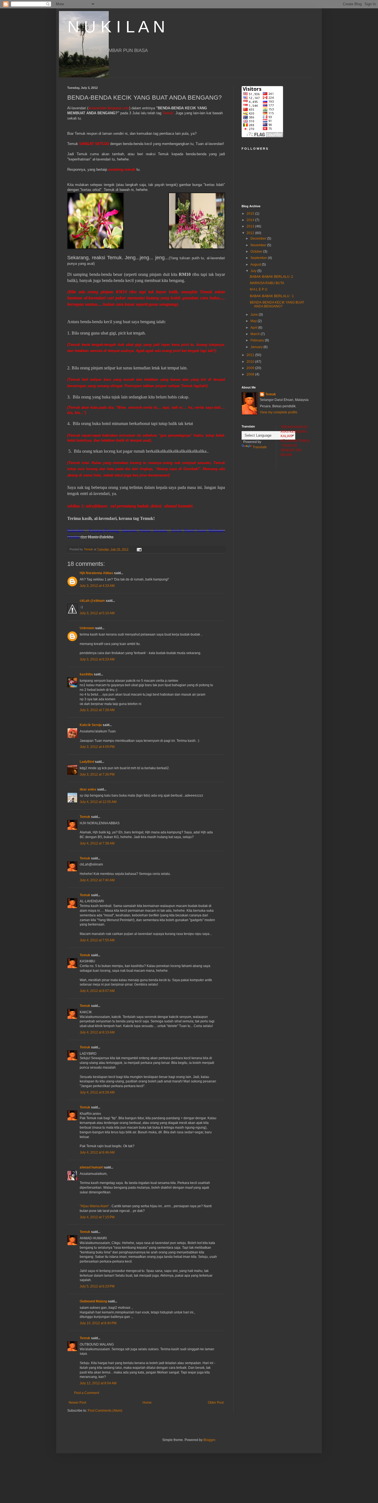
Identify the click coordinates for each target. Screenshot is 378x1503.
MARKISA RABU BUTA (267, 283)
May (254, 321)
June (254, 315)
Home (147, 1402)
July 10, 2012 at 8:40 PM (98, 1323)
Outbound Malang (93, 1301)
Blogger (209, 1440)
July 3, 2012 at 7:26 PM (97, 774)
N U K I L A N (116, 26)
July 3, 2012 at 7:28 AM (97, 710)
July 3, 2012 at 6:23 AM (97, 659)
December (258, 238)
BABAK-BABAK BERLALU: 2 (271, 277)
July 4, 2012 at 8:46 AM (97, 1152)
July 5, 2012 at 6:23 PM (97, 1286)
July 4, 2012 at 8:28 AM (97, 1092)
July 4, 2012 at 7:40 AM (97, 880)
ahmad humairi (91, 1167)
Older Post (216, 1402)
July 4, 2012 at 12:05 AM (98, 802)
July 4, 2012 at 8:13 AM (97, 1032)
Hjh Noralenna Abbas (96, 573)
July (253, 271)
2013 (251, 226)
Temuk (85, 817)
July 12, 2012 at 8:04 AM (98, 1383)
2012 (251, 233)
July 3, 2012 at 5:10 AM (97, 613)
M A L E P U (258, 289)
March (255, 334)
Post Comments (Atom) (105, 1411)
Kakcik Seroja (91, 725)
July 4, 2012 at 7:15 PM (97, 1217)
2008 (251, 374)
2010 (251, 362)
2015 (251, 214)
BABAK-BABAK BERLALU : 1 (272, 296)
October (256, 251)
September (259, 258)
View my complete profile (278, 412)
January (256, 347)
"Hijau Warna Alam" (94, 1206)
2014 (251, 220)
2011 (251, 355)
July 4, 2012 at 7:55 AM (97, 940)
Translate (260, 447)
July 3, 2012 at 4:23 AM (97, 586)
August (256, 264)
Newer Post (77, 1402)
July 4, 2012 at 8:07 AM (97, 991)
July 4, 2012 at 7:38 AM (97, 843)
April (254, 328)
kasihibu (86, 674)
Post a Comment (86, 1393)
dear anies (88, 789)
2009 (251, 368)
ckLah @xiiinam (92, 601)
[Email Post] (139, 549)
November (258, 245)
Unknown (87, 628)
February (257, 340)
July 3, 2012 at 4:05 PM (97, 747)
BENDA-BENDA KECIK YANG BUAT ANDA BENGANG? (277, 304)
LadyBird (87, 762)
